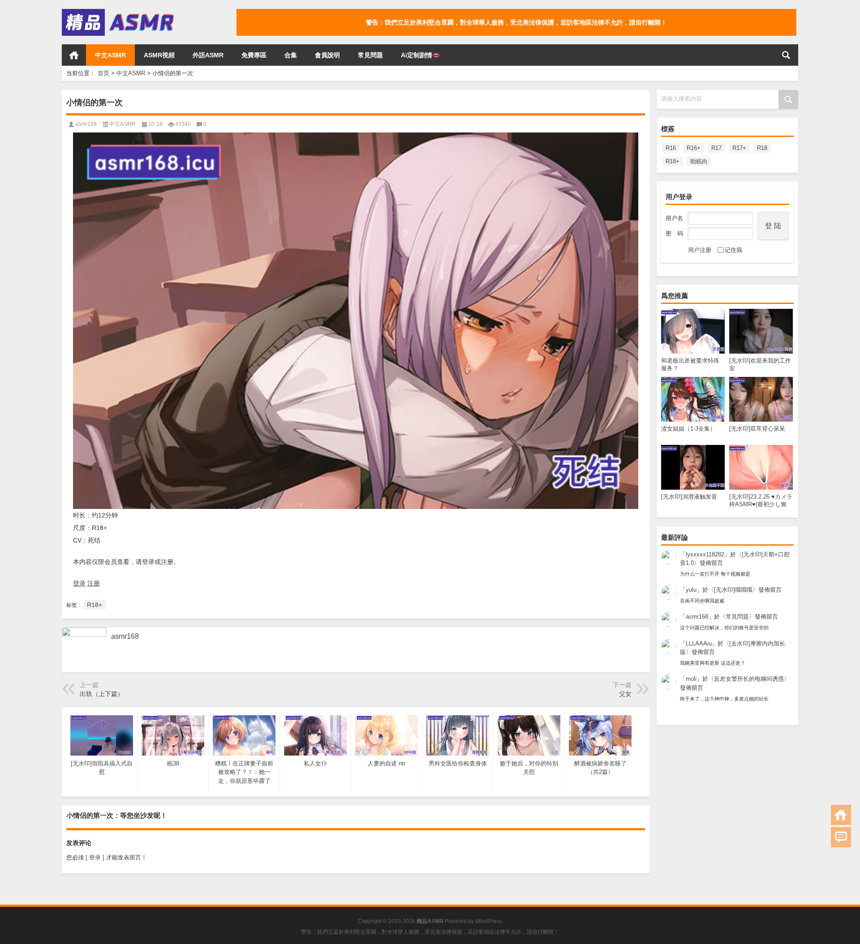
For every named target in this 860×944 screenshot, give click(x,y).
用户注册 (699, 250)
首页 (74, 55)
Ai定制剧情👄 (420, 55)
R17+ (739, 148)
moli (691, 678)
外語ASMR (208, 55)
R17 (716, 148)
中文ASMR (110, 55)
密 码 (674, 233)
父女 (625, 693)
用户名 (674, 218)
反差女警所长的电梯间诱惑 (749, 678)
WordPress (488, 921)
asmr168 (697, 616)
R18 (762, 148)
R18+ (672, 161)
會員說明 (327, 55)
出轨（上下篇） (102, 693)
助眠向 (699, 161)
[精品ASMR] (119, 12)
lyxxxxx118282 (705, 554)
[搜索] (786, 55)
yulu (691, 589)
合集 (290, 55)
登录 (79, 583)
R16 (671, 148)
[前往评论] (841, 837)
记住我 (733, 250)
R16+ (694, 148)
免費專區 (254, 55)
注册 (93, 583)
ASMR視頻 (159, 55)
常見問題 (370, 55)
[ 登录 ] (95, 857)
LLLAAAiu (699, 643)
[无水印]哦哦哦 (733, 589)
